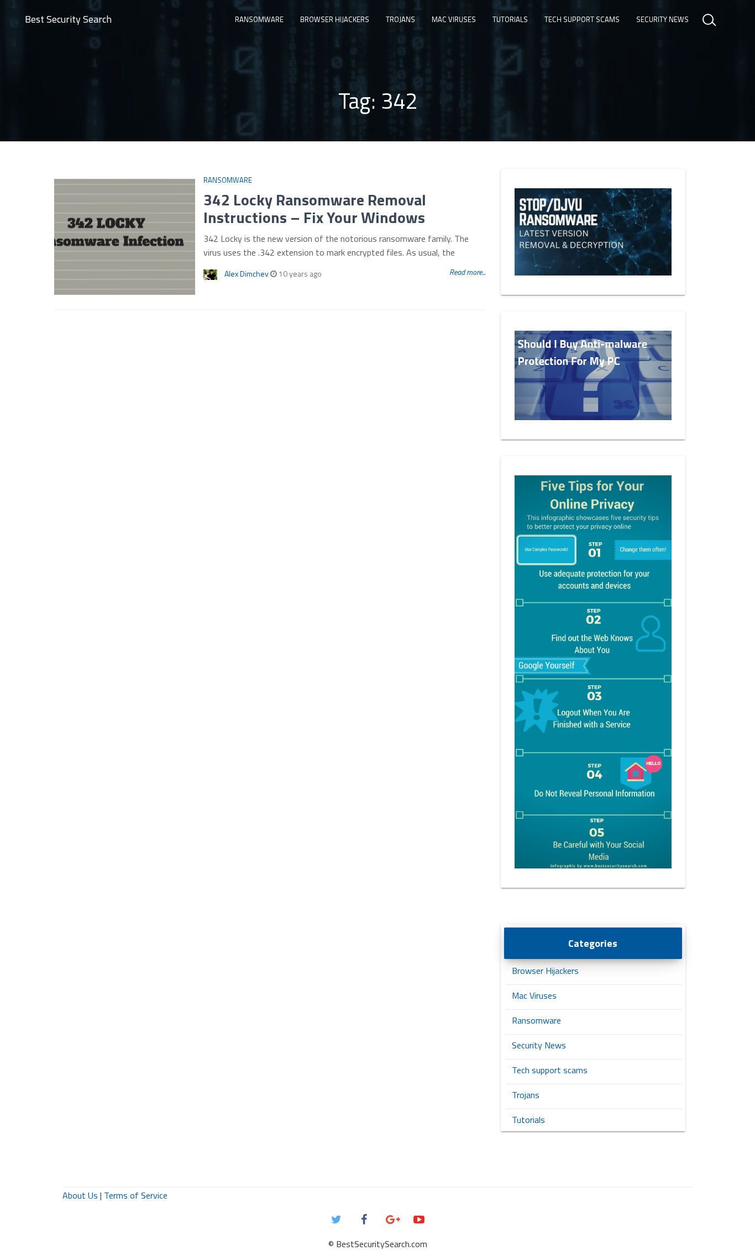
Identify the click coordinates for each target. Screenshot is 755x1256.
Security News (662, 19)
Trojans (400, 19)
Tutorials (510, 19)
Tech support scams (582, 19)
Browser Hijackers (334, 19)
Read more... (467, 272)
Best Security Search (68, 19)
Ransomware (259, 19)
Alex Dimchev (246, 273)
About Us (80, 1195)
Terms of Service (135, 1195)
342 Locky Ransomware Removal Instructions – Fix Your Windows (314, 208)
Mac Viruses (454, 19)
